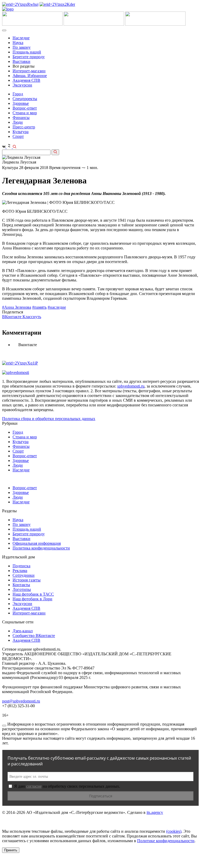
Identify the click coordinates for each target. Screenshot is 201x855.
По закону (22, 47)
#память (39, 307)
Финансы (21, 117)
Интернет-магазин (29, 71)
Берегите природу (29, 57)
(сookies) (173, 831)
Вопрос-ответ (25, 108)
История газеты (27, 580)
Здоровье (21, 103)
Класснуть (32, 316)
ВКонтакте (12, 316)
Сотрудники (24, 575)
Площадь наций (27, 52)
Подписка (21, 566)
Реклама (20, 570)
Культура (21, 131)
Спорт (18, 136)
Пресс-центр (24, 127)
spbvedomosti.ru (130, 386)
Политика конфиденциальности (41, 548)
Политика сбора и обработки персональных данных (48, 418)
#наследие (57, 307)
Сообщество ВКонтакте (34, 635)
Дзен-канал (23, 631)
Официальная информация (37, 543)
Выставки (21, 61)
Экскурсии (22, 85)
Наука (18, 42)
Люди (18, 122)
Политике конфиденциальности (165, 840)
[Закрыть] (4, 725)
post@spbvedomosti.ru (21, 701)
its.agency (155, 812)
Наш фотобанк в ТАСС (33, 594)
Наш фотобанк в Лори (32, 599)
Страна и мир (25, 113)
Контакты (21, 584)
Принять (10, 850)
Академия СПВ (26, 80)
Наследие (21, 38)
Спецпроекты (25, 98)
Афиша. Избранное (30, 75)
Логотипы (22, 589)
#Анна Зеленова (16, 307)
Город (18, 94)
